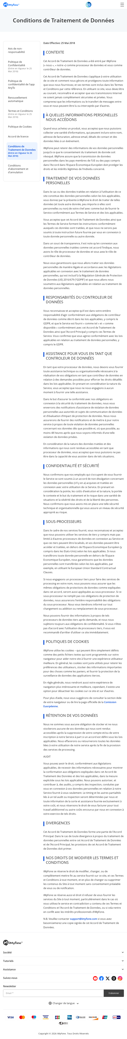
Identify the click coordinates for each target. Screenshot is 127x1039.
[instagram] (120, 978)
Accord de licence (18, 136)
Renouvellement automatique (17, 99)
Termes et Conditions (20, 113)
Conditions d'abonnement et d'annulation (18, 169)
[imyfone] (11, 5)
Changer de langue (64, 1003)
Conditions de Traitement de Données (22, 151)
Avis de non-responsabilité (16, 50)
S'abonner (114, 993)
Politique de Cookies (20, 126)
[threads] (114, 978)
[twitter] (107, 978)
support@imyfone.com (83, 919)
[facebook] (101, 978)
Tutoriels (8, 961)
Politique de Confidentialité (20, 66)
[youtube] (95, 978)
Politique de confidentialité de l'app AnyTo (21, 84)
